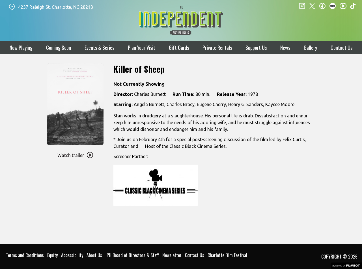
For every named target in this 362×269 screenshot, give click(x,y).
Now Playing (21, 47)
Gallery (310, 47)
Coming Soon (58, 47)
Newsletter (172, 255)
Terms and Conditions (25, 255)
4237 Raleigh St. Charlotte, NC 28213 (55, 7)
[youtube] (343, 5)
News (285, 47)
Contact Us (341, 47)
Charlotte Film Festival (227, 255)
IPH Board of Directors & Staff (132, 255)
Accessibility (72, 255)
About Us (94, 255)
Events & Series (99, 47)
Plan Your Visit (141, 47)
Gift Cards (179, 47)
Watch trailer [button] (70, 155)
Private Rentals (217, 47)
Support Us (256, 47)
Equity (52, 255)
